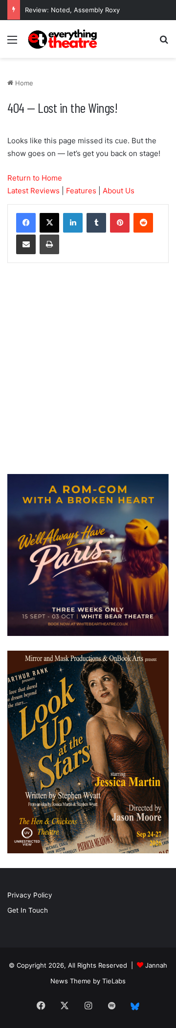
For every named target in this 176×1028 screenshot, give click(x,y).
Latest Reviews (33, 190)
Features (81, 190)
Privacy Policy (29, 895)
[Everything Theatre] (63, 39)
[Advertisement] (88, 371)
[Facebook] (26, 223)
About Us (118, 190)
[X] (49, 223)
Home (23, 83)
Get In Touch (27, 910)
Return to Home (34, 178)
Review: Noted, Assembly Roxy (72, 10)
